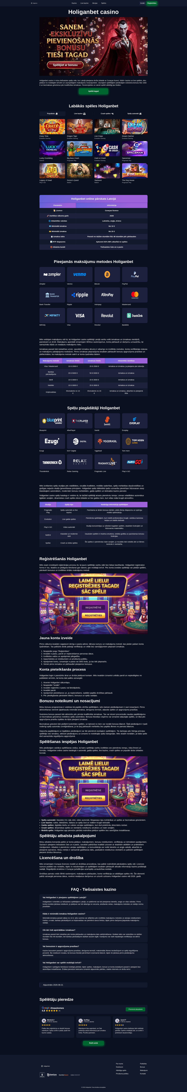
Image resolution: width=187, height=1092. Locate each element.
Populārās (51, 113)
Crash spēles (106, 113)
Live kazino (78, 113)
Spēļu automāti (133, 113)
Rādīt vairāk (93, 1043)
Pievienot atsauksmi (135, 1009)
